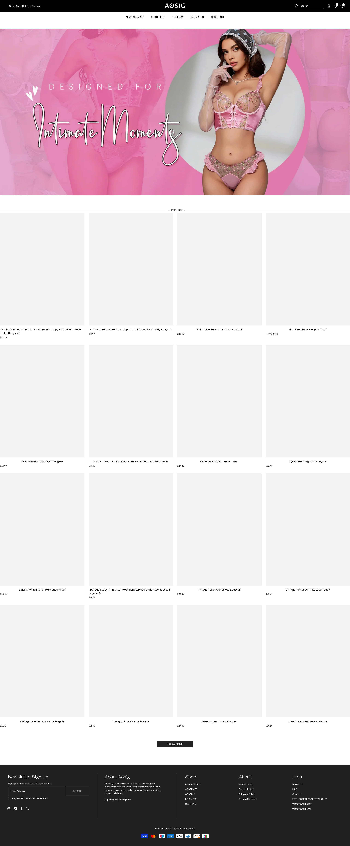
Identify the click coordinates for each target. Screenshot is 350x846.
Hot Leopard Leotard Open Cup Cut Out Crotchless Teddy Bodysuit (130, 329)
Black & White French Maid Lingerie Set (42, 589)
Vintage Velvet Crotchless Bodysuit (219, 589)
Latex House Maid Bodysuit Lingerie (42, 461)
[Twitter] (27, 808)
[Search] (309, 6)
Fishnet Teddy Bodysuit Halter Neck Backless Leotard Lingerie (131, 461)
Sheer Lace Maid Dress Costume (307, 721)
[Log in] (328, 6)
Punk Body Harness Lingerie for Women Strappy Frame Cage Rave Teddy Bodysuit (40, 331)
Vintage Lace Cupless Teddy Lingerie (42, 721)
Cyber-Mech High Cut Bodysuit (308, 461)
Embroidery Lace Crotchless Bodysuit (219, 329)
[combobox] (312, 6)
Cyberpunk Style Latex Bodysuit (219, 461)
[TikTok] (15, 808)
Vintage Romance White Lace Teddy (308, 589)
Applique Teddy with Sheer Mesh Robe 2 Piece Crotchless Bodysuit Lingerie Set (129, 591)
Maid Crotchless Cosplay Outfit (308, 329)
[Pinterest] (8, 808)
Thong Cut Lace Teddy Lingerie (130, 721)
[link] (175, 112)
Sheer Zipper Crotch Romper (219, 721)
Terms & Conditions (37, 798)
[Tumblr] (21, 808)
